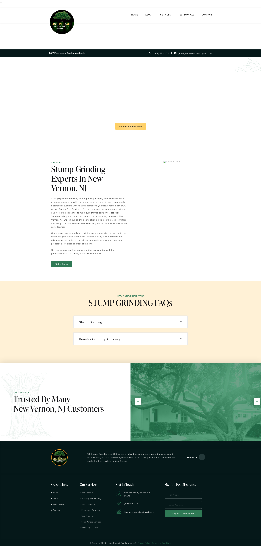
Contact (56, 510)
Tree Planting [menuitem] (7, 33)
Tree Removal (87, 492)
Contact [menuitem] (4, 47)
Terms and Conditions (162, 543)
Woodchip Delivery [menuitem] (9, 40)
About (55, 498)
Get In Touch (61, 263)
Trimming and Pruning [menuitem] (11, 22)
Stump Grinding (88, 504)
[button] (130, 322)
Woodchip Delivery (89, 527)
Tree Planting (87, 516)
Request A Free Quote (130, 126)
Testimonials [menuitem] (6, 44)
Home (55, 492)
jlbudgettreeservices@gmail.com (139, 512)
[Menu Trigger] (1, 2)
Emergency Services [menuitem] (10, 30)
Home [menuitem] (3, 5)
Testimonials (58, 504)
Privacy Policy (144, 543)
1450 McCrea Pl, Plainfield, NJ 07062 (137, 494)
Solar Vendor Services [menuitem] (11, 37)
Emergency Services (90, 510)
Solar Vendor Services (91, 521)
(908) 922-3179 (131, 503)
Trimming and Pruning (91, 498)
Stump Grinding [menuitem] (8, 26)
